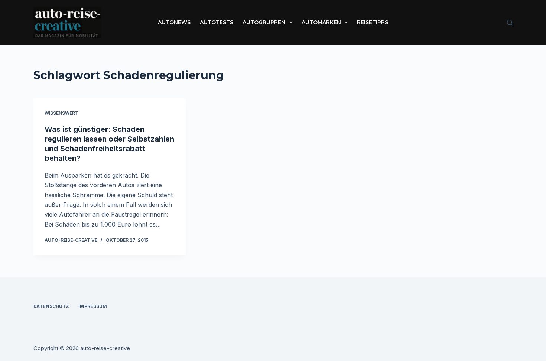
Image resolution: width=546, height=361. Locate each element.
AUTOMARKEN (321, 22)
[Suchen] (510, 22)
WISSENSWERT (61, 113)
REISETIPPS (372, 22)
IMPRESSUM (92, 306)
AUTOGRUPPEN (264, 22)
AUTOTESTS (216, 22)
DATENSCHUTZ (51, 306)
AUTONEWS (174, 22)
